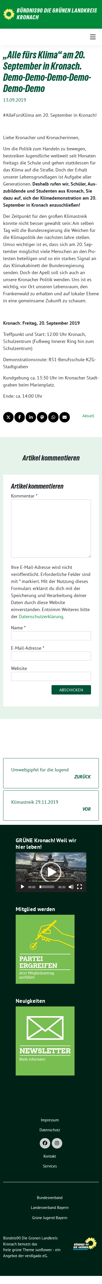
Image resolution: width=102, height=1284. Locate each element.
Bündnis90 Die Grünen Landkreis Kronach (57, 14)
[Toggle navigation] (93, 37)
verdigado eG (36, 1255)
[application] (51, 872)
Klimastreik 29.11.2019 (51, 805)
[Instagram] (57, 1143)
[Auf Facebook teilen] (19, 417)
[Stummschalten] (71, 886)
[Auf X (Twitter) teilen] (8, 417)
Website (19, 668)
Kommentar (24, 496)
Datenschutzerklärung (41, 616)
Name (18, 628)
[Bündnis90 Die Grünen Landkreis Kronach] (9, 14)
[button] (51, 872)
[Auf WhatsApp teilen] (53, 417)
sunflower (43, 1249)
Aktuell (88, 415)
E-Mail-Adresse (27, 648)
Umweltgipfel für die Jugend (51, 773)
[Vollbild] (79, 886)
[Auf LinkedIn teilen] (31, 417)
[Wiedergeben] (22, 886)
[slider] (46, 887)
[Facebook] (45, 1143)
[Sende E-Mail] (64, 417)
